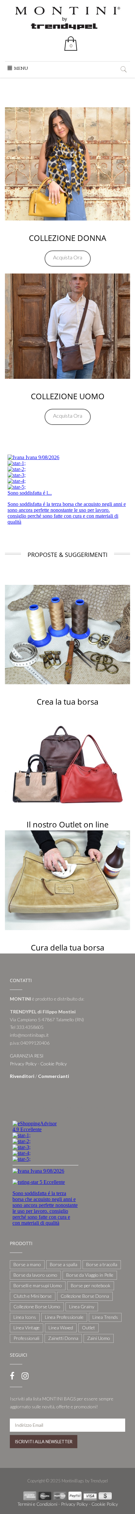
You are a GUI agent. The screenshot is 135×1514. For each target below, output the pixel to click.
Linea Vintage (26, 1327)
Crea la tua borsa (67, 701)
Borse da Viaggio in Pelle (89, 1275)
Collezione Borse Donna (85, 1296)
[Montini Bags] (67, 17)
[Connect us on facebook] (12, 1376)
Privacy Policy (23, 1063)
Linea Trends (105, 1317)
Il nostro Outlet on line (67, 824)
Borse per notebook (90, 1285)
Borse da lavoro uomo (35, 1275)
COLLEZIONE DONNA (67, 237)
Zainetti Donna (63, 1338)
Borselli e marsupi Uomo (37, 1285)
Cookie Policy (53, 1063)
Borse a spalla (63, 1264)
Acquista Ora (67, 257)
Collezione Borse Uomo (36, 1306)
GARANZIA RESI (27, 1055)
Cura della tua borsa (67, 947)
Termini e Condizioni (37, 1504)
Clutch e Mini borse (32, 1296)
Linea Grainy (81, 1306)
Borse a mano (27, 1264)
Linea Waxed (60, 1327)
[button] (21, 68)
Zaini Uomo (98, 1338)
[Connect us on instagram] (25, 1376)
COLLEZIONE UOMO (68, 396)
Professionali (26, 1338)
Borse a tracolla (101, 1264)
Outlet (88, 1327)
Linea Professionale (64, 1317)
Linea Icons (24, 1317)
